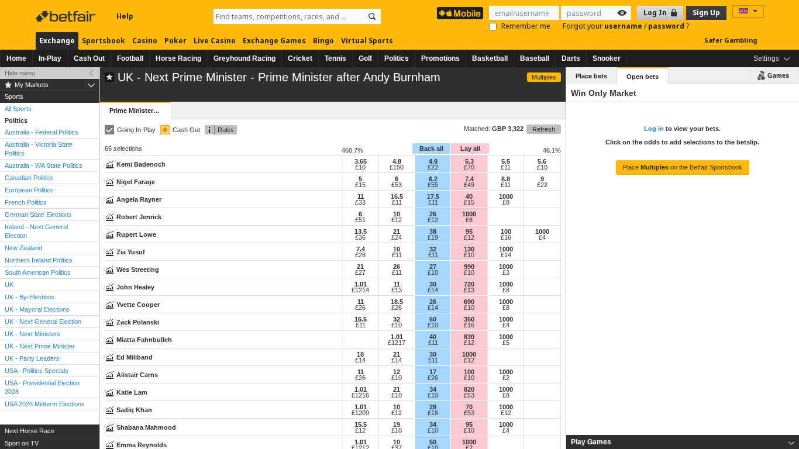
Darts (571, 58)
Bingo (323, 41)
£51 (360, 220)
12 (396, 372)
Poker (175, 41)
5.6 (542, 161)
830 (469, 337)
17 (432, 372)
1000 (506, 196)
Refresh (543, 129)
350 (469, 319)
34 (432, 389)
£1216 (360, 395)
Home (16, 58)
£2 (505, 378)
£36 (360, 237)
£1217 (396, 343)
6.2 (433, 179)
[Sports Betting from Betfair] (460, 13)
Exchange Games (274, 41)
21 (396, 231)
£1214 (360, 290)
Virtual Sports (367, 41)
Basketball (490, 58)
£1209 (360, 413)
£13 (396, 290)
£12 (396, 220)
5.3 (469, 161)
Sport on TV (22, 443)
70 (469, 407)
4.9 (433, 161)
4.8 (396, 161)
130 (469, 249)
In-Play (50, 58)
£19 (433, 237)
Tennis (335, 58)
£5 (505, 343)
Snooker (607, 58)
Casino (144, 41)
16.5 (397, 196)
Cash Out (89, 58)
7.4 (469, 179)
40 (469, 196)
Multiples (544, 77)
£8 (505, 202)
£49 (469, 185)
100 (506, 231)
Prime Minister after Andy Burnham (139, 110)
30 (432, 284)
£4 (542, 237)
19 (396, 424)
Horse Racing (178, 58)
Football (130, 58)
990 (469, 267)
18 (360, 354)
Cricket (300, 58)
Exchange (57, 41)
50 (432, 442)
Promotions (440, 58)
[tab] (682, 442)
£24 (396, 237)
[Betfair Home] (67, 16)
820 (469, 389)
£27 (360, 272)
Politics (396, 58)
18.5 (397, 302)
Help (124, 16)
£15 (360, 185)
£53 (396, 185)
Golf (365, 58)
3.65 (360, 161)
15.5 (360, 424)
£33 (360, 202)
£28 (360, 255)
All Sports (18, 108)
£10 (360, 167)
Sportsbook (103, 41)
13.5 (360, 231)
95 (469, 231)
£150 (397, 167)
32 (432, 249)
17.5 (433, 196)
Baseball (534, 58)
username (624, 26)
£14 (506, 255)
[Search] (372, 16)
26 (432, 214)
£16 (506, 237)
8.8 (505, 179)
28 (432, 407)
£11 (506, 167)
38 (432, 231)
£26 (360, 307)
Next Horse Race (29, 430)
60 (432, 319)
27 (432, 267)
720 (469, 284)
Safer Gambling (730, 40)
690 (469, 302)
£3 (505, 272)
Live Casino (215, 41)
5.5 (505, 161)
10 (396, 214)
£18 (433, 413)
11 (360, 196)
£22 (433, 167)
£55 (433, 185)
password (667, 26)
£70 (469, 167)
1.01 (360, 284)
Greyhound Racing (244, 58)
